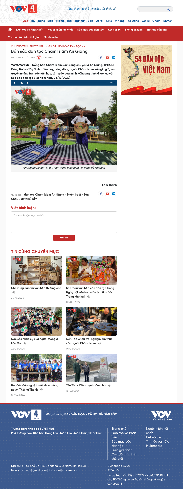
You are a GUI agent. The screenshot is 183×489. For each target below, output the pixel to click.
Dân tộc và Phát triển (29, 29)
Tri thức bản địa (157, 29)
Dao (50, 21)
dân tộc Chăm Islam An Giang (44, 194)
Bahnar (80, 21)
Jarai (99, 21)
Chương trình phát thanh (27, 46)
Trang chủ (119, 429)
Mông (60, 21)
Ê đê (90, 21)
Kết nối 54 (114, 29)
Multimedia (51, 37)
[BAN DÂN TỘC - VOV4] (23, 9)
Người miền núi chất (60, 29)
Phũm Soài (74, 194)
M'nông (120, 21)
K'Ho (109, 21)
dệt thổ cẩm (29, 199)
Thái (69, 21)
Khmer (167, 21)
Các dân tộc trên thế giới (23, 37)
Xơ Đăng (133, 21)
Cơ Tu (146, 21)
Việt (25, 21)
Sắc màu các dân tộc (90, 29)
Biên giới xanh (134, 29)
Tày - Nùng (38, 21)
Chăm (156, 21)
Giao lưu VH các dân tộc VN (66, 46)
